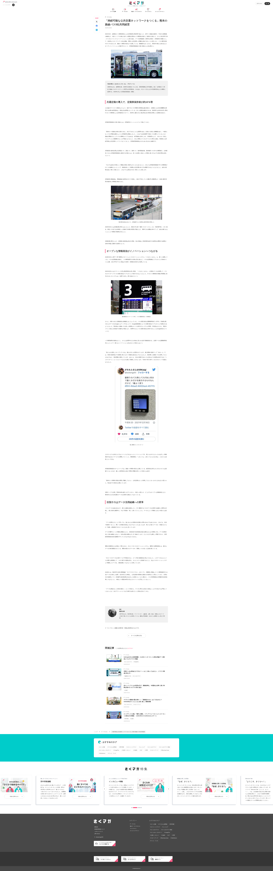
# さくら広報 (102, 747)
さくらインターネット (159, 11)
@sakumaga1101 (99, 837)
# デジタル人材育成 (112, 747)
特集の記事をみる (14, 796)
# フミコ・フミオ (112, 753)
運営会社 (96, 826)
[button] (133, 807)
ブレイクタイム (148, 11)
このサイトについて (98, 831)
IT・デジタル (125, 11)
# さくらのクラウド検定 (164, 747)
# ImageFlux (116, 750)
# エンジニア (142, 747)
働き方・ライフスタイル (136, 11)
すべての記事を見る (136, 635)
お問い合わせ (259, 3)
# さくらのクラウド (152, 747)
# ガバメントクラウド (131, 747)
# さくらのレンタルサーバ (105, 750)
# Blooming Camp (165, 750)
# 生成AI (135, 750)
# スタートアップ (154, 750)
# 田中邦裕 (121, 747)
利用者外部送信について (99, 829)
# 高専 (146, 750)
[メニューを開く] (267, 3)
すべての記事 (113, 11)
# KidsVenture (102, 753)
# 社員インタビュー (126, 750)
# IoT (141, 750)
